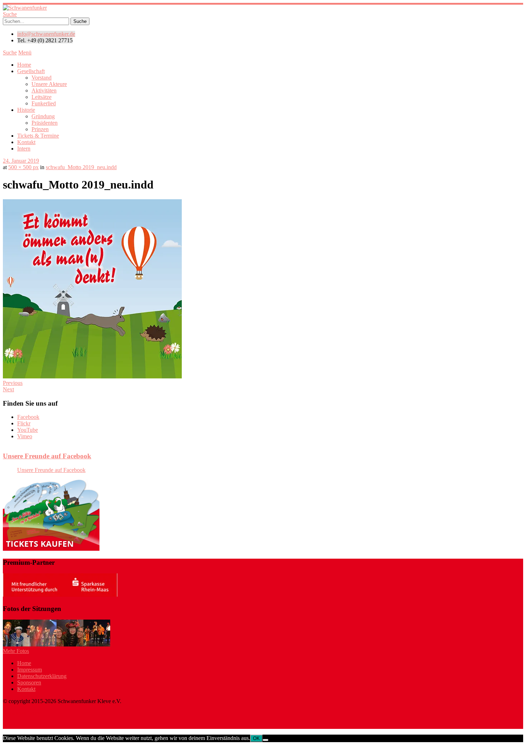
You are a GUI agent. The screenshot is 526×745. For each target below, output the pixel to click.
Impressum (29, 670)
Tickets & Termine (38, 136)
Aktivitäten (44, 90)
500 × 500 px (23, 167)
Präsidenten (44, 123)
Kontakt (26, 142)
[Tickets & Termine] (51, 549)
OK (256, 738)
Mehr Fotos (16, 651)
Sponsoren (29, 682)
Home (24, 65)
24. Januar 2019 (21, 161)
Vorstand (41, 78)
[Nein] (265, 740)
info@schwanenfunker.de (46, 34)
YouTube (27, 430)
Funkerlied (43, 103)
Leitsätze (41, 97)
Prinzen (40, 129)
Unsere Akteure (49, 84)
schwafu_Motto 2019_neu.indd (81, 167)
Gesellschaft (31, 71)
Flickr (23, 423)
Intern (23, 148)
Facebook (28, 417)
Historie (26, 110)
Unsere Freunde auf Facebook (47, 456)
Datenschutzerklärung (42, 676)
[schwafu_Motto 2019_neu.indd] (92, 376)
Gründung (43, 116)
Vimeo (24, 436)
